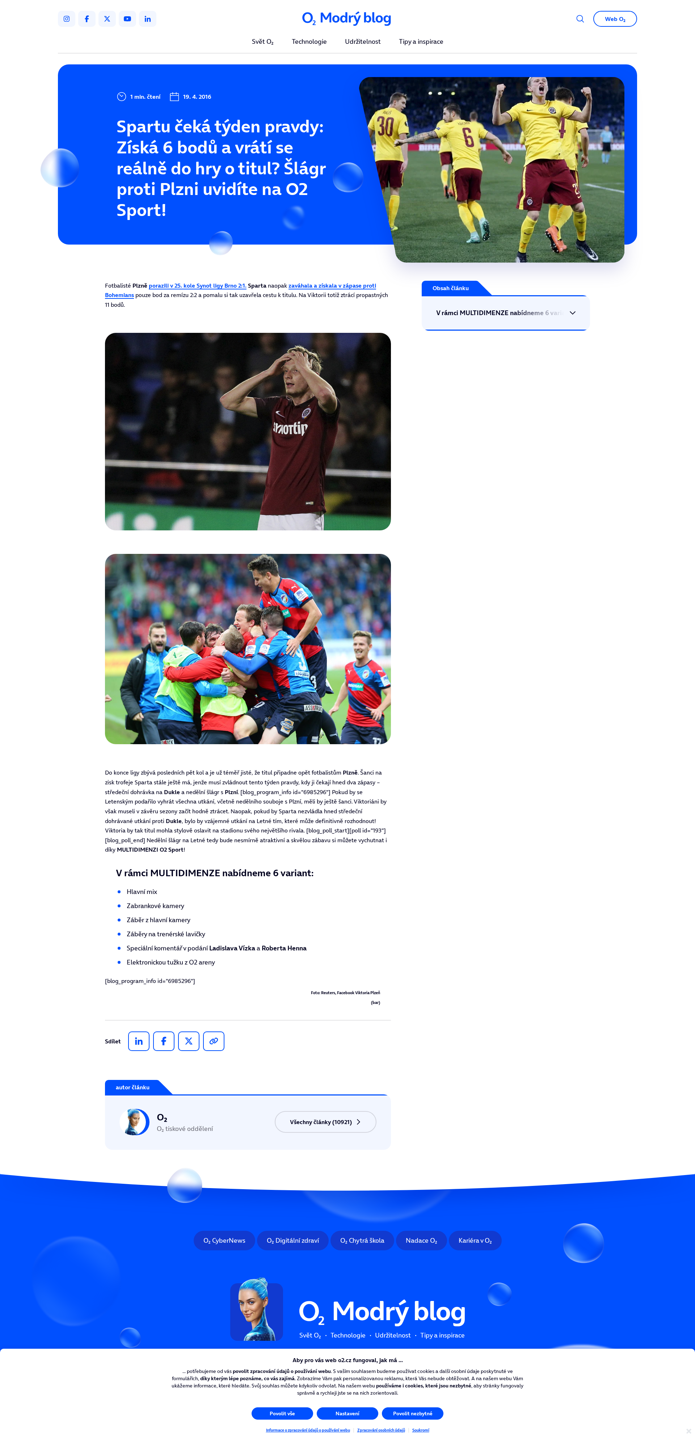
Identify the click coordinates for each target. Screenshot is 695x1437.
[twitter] (107, 19)
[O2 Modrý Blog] (347, 19)
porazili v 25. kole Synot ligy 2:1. (198, 285)
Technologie (309, 42)
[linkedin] (147, 19)
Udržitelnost (363, 42)
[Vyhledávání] (580, 19)
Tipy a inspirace (421, 42)
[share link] (213, 1041)
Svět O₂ (263, 42)
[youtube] (127, 19)
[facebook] (87, 19)
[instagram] (66, 19)
